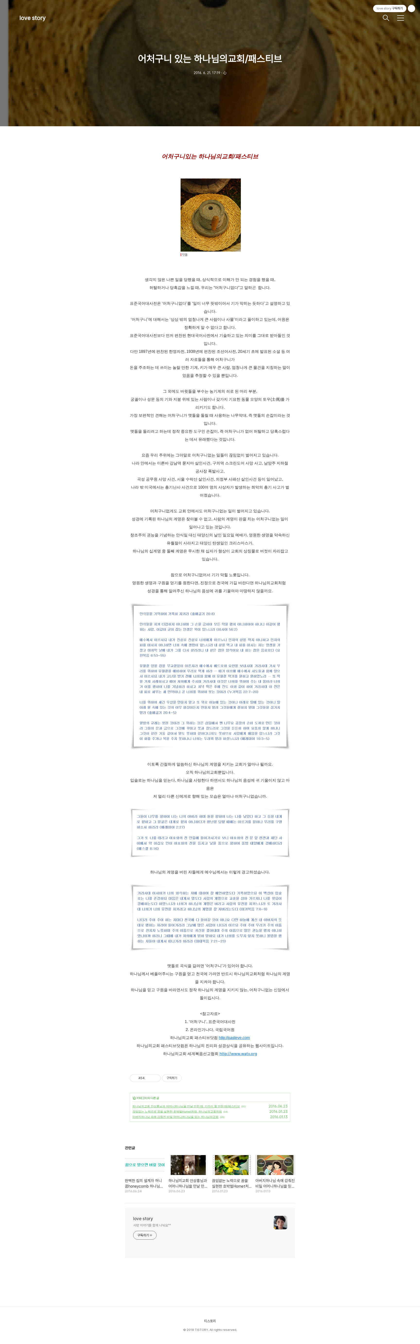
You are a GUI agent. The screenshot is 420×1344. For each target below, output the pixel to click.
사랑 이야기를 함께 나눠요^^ (152, 1225)
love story (32, 17)
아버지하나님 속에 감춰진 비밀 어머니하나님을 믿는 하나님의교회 (175, 1117)
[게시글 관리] (155, 1078)
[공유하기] (149, 1078)
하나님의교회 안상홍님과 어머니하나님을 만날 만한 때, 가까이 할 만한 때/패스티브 (186, 1106)
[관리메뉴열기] (411, 8)
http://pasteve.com (234, 1038)
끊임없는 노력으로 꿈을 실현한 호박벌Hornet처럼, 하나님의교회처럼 (177, 1111)
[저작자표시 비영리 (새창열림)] (186, 1078)
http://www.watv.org (238, 1053)
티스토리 (210, 1321)
